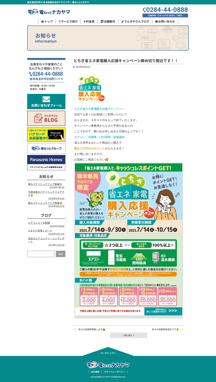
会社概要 (95, 371)
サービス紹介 (69, 21)
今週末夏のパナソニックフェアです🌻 (46, 193)
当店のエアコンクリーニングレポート (46, 240)
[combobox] (41, 254)
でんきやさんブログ (136, 21)
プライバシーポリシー (114, 371)
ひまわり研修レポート (40, 230)
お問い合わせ (166, 21)
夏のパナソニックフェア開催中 (45, 184)
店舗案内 (109, 21)
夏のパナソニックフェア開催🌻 (45, 203)
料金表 (90, 21)
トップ (48, 21)
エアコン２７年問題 (39, 223)
